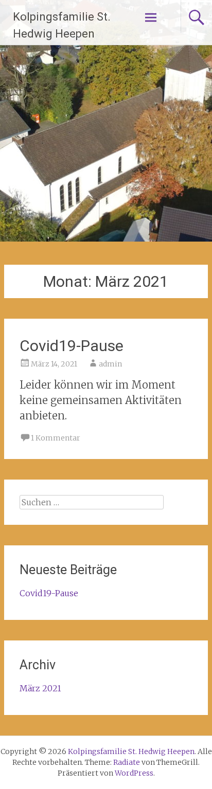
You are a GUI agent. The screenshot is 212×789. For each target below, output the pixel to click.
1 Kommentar (55, 438)
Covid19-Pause (71, 346)
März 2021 (40, 688)
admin (110, 364)
